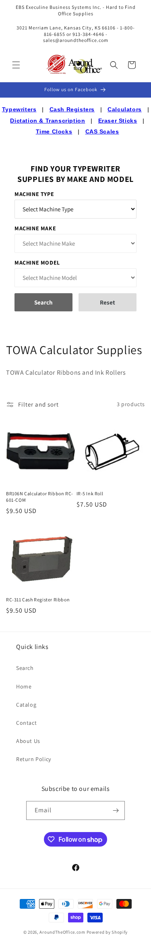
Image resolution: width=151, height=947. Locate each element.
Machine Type (34, 194)
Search (25, 668)
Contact (26, 722)
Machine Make (35, 228)
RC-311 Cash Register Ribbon (38, 600)
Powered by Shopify (107, 932)
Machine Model (37, 262)
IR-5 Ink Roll (90, 493)
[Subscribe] (115, 810)
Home (23, 686)
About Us (28, 741)
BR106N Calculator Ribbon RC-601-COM (39, 496)
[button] (16, 65)
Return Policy (33, 759)
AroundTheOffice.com (62, 932)
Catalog (26, 704)
